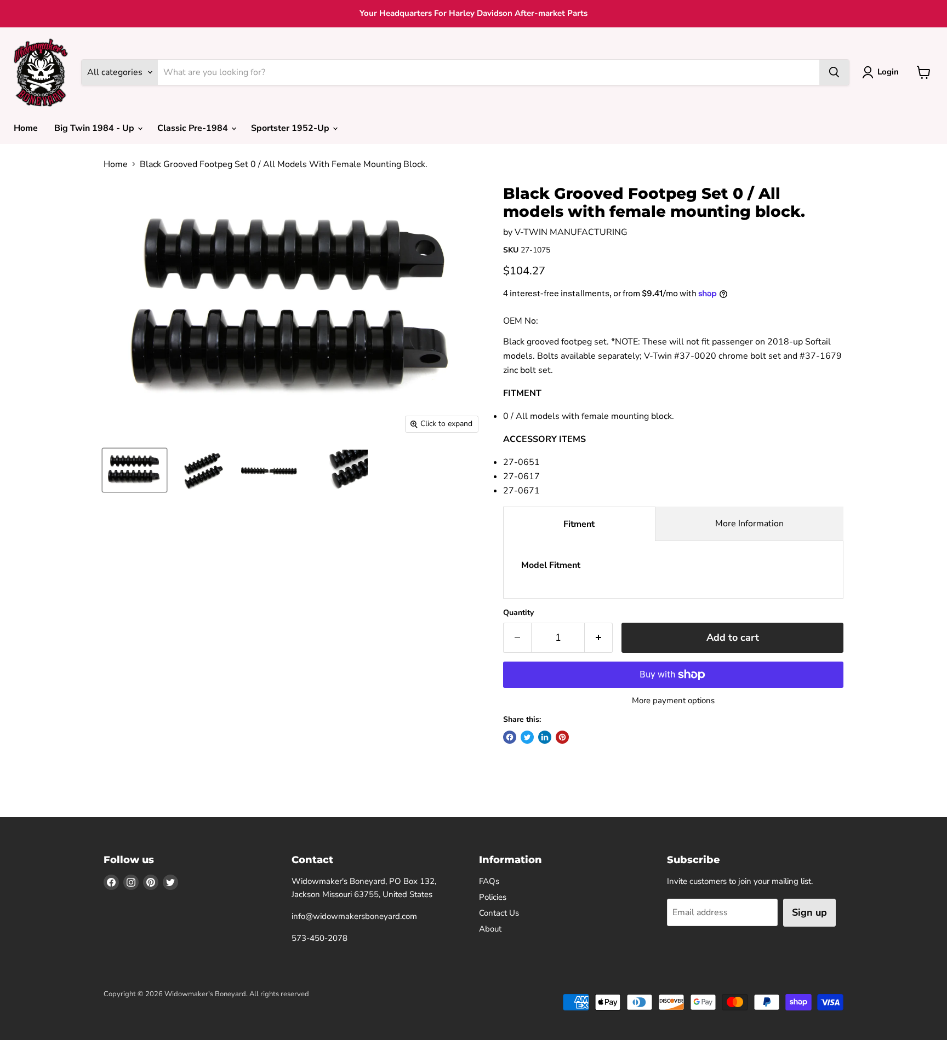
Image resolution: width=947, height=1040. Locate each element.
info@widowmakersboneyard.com (354, 916)
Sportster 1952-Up (291, 128)
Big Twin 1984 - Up (95, 128)
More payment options (673, 700)
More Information (749, 524)
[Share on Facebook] (509, 737)
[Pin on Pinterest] (562, 737)
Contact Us (499, 912)
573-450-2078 (319, 938)
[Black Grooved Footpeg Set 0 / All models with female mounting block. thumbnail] (134, 470)
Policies (492, 897)
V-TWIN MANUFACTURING (571, 232)
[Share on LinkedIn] (544, 737)
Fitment (579, 524)
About (490, 928)
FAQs (489, 881)
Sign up (809, 912)
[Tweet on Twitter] (527, 737)
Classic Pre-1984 (193, 128)
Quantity (518, 612)
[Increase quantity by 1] (599, 638)
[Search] (834, 72)
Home (26, 128)
